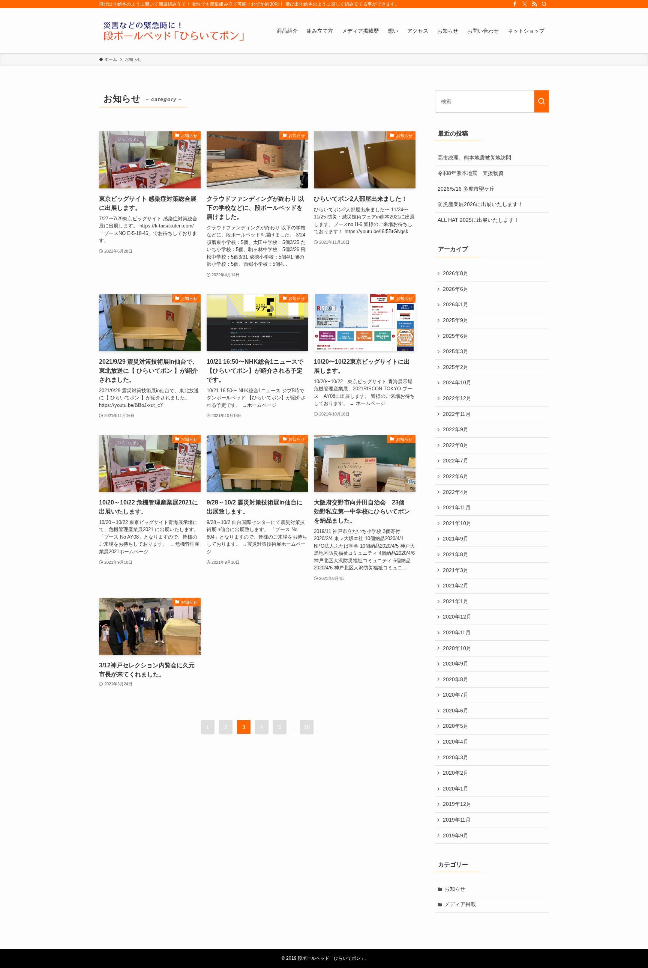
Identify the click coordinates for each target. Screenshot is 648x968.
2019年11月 (457, 820)
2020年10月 (457, 648)
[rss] (534, 4)
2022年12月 (457, 398)
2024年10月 (457, 382)
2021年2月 (455, 586)
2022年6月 (455, 476)
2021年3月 (455, 570)
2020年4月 (455, 742)
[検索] (544, 4)
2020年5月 (455, 726)
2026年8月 (455, 273)
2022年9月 (455, 429)
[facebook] (515, 4)
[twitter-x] (525, 4)
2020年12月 (457, 617)
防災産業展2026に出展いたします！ (480, 204)
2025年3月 (455, 351)
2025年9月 (455, 320)
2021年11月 (457, 507)
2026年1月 (455, 304)
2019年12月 (457, 804)
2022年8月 (455, 445)
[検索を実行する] (541, 101)
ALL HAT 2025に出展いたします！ (478, 220)
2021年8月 (455, 554)
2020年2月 (455, 773)
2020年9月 (455, 664)
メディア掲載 (460, 904)
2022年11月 (457, 414)
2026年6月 (455, 289)
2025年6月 (455, 336)
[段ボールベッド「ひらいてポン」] (174, 30)
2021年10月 (457, 523)
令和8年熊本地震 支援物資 (471, 173)
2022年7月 (455, 461)
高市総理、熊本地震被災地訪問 (474, 158)
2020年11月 (457, 632)
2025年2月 (455, 367)
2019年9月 (455, 836)
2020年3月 (455, 757)
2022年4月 (455, 492)
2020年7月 (455, 695)
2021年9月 (455, 539)
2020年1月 (455, 789)
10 (307, 727)
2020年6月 (455, 711)
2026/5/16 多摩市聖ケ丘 (466, 189)
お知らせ (454, 889)
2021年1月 (455, 601)
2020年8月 (455, 679)
